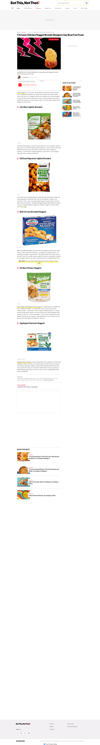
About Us (51, 723)
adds (25, 206)
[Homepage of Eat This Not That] (23, 724)
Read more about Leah (49, 380)
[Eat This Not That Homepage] (25, 3)
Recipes (67, 8)
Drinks (75, 8)
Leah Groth (25, 77)
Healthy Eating (28, 8)
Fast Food (27, 387)
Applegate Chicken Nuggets (24, 362)
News (18, 8)
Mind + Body (84, 8)
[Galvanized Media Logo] (20, 741)
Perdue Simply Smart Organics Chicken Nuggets (29, 307)
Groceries (38, 8)
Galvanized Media (49, 740)
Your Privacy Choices (51, 744)
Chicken (19, 387)
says (20, 205)
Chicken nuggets (21, 92)
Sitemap (51, 726)
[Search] (86, 3)
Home (18, 32)
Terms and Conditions (72, 726)
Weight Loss (48, 8)
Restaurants (58, 8)
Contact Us (52, 729)
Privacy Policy (70, 723)
